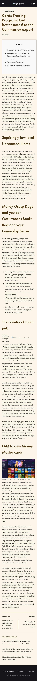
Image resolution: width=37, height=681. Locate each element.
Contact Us (31, 671)
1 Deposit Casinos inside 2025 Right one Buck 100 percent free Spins (7, 624)
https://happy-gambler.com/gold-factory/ (16, 83)
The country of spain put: (15, 62)
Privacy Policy (20, 671)
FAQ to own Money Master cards (18, 66)
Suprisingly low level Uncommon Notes (20, 50)
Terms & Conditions (8, 671)
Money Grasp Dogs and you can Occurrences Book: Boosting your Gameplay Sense (18, 56)
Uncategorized (9, 11)
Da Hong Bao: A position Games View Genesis (28, 624)
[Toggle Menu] (3, 3)
